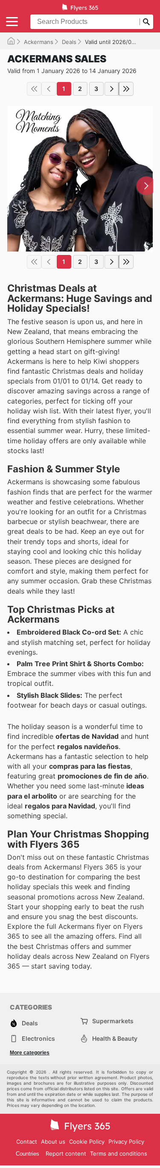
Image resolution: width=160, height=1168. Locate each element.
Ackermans (38, 41)
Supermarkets (113, 1021)
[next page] (112, 89)
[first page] (34, 89)
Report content (66, 1153)
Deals (69, 41)
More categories (29, 1053)
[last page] (126, 89)
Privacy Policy (126, 1141)
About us (53, 1141)
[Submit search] (146, 22)
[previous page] (48, 89)
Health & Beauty (114, 1038)
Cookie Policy (87, 1141)
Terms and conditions (118, 1153)
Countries (27, 1153)
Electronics (38, 1038)
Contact (26, 1141)
